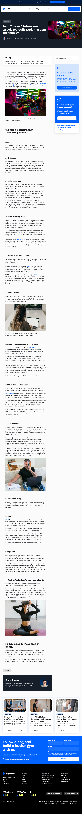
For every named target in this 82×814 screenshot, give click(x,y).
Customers (43, 9)
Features (24, 783)
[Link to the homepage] (8, 9)
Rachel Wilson (21, 239)
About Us (63, 775)
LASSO (7, 520)
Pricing (37, 9)
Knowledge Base (46, 779)
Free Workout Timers (47, 783)
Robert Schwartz (34, 348)
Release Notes (45, 781)
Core (23, 775)
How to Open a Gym (47, 785)
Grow (23, 777)
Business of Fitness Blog (48, 775)
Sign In (63, 9)
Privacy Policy (64, 781)
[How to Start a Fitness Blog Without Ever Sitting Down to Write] (67, 715)
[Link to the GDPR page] (71, 793)
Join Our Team (64, 777)
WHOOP (35, 275)
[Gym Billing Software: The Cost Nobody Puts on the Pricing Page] (41, 715)
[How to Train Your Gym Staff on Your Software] (15, 715)
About (49, 9)
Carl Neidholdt (9, 393)
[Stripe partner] (54, 793)
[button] (30, 9)
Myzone (28, 266)
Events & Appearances (47, 777)
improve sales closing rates (29, 85)
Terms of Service (65, 779)
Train (23, 779)
